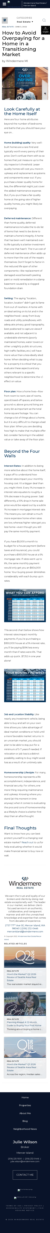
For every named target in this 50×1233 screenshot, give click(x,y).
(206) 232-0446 (32, 1158)
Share (45, 32)
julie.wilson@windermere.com (25, 1161)
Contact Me (25, 1174)
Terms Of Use (14, 1206)
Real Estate (8, 27)
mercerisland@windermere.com (25, 931)
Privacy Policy (33, 1206)
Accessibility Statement (21, 1208)
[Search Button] (44, 20)
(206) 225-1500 (15, 1158)
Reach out (27, 842)
